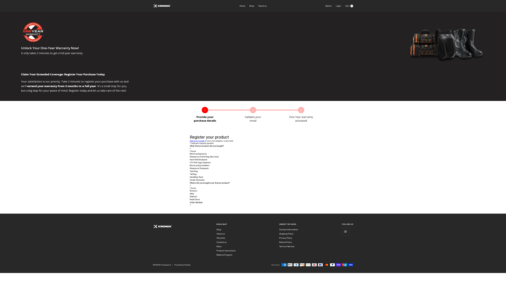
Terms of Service (286, 246)
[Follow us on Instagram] (345, 231)
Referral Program (224, 255)
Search (328, 6)
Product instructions (225, 250)
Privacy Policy (285, 238)
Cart (348, 6)
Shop (251, 6)
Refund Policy (285, 242)
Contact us (221, 242)
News (219, 246)
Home (242, 6)
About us (262, 6)
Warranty (220, 238)
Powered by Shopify (182, 265)
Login (338, 6)
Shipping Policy (286, 233)
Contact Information (288, 229)
